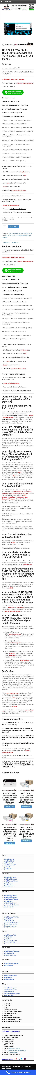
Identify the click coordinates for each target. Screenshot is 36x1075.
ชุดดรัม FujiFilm (8, 919)
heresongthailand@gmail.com (17, 1050)
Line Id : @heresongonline (25, 83)
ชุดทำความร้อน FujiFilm (10, 925)
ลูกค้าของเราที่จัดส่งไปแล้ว (18, 190)
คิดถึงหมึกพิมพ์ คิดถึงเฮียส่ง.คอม (18, 209)
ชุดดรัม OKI (7, 939)
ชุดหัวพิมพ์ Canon (9, 885)
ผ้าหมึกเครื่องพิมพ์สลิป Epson (12, 993)
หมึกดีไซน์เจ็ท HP (8, 863)
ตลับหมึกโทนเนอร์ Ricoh (10, 975)
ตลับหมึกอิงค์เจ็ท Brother (10, 897)
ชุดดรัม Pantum (8, 965)
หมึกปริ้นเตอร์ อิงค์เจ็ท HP (25, 233)
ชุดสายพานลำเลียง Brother (11, 905)
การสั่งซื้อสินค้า (6, 79)
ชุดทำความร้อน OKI (9, 943)
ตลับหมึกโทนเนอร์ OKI (10, 935)
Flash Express (20, 497)
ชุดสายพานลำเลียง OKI (10, 941)
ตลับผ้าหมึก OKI (8, 937)
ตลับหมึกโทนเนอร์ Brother (11, 899)
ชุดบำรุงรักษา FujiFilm (10, 927)
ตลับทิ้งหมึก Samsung (10, 955)
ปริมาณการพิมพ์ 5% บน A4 (9, 109)
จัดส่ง (8, 183)
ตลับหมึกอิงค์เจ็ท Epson (10, 990)
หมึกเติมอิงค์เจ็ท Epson (10, 988)
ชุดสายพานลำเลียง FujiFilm (11, 923)
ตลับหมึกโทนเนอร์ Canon (11, 881)
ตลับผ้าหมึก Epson (9, 992)
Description (6, 242)
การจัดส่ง (21, 79)
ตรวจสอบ (14, 706)
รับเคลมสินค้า (20, 607)
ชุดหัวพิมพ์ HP (7, 869)
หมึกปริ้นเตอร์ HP (13, 233)
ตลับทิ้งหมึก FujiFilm (9, 921)
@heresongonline (14, 1049)
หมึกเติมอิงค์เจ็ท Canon (10, 877)
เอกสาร (15, 697)
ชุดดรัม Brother (8, 901)
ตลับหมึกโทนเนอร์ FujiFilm (11, 917)
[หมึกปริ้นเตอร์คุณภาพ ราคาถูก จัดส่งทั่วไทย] (18, 9)
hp (6, 235)
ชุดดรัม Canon (8, 883)
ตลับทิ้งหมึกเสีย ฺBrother (10, 903)
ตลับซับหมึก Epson (9, 995)
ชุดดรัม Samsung (9, 953)
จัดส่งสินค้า (16, 491)
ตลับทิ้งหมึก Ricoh (9, 979)
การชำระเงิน (14, 79)
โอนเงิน (5, 187)
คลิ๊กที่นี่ (13, 542)
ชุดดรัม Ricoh (8, 977)
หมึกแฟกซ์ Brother (9, 907)
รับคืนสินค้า (11, 607)
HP (21, 116)
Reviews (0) (15, 242)
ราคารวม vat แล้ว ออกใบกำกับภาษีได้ (11, 68)
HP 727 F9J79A (12, 235)
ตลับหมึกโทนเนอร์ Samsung (11, 951)
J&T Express (11, 499)
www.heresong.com (12, 415)
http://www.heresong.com (24, 212)
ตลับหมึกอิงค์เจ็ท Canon (10, 879)
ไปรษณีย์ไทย (11, 497)
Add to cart (13, 227)
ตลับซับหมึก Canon (9, 887)
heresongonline (13, 1052)
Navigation (8, 1)
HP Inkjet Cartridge (22, 235)
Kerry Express (24, 172)
